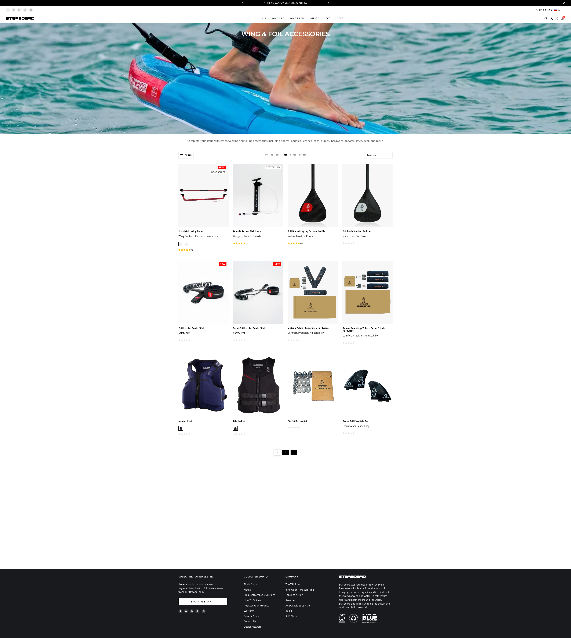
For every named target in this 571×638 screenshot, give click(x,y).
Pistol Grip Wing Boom (190, 231)
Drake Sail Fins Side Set (355, 421)
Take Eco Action (294, 595)
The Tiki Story (293, 584)
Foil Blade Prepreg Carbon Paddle (306, 231)
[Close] (563, 2)
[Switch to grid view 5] (293, 155)
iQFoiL (289, 610)
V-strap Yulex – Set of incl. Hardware (308, 328)
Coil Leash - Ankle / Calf (191, 328)
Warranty (249, 610)
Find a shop (545, 9)
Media (247, 589)
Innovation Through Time (300, 589)
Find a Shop (250, 584)
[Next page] (294, 452)
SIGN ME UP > (203, 601)
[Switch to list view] (266, 155)
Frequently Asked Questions (259, 595)
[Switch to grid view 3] (277, 155)
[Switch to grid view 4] (285, 155)
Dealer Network (252, 626)
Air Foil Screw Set (297, 421)
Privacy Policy (251, 616)
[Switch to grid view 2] (272, 155)
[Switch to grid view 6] (303, 155)
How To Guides (252, 600)
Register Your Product (256, 605)
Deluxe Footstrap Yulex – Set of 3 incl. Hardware (363, 329)
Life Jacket (239, 421)
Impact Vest (185, 421)
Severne (290, 600)
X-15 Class (291, 616)
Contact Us (250, 621)
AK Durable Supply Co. (298, 605)
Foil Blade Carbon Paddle (356, 231)
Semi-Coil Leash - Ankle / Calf (249, 328)
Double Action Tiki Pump (247, 231)
